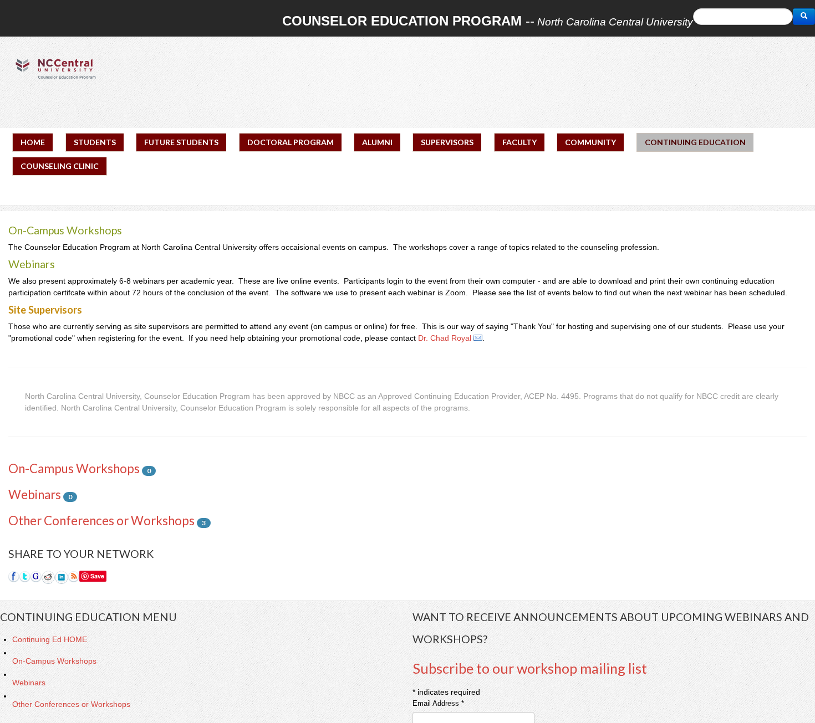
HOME (33, 142)
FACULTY (519, 142)
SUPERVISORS (447, 142)
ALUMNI (377, 142)
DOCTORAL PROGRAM (290, 142)
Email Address (438, 703)
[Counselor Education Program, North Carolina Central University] (55, 68)
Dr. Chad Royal (444, 338)
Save (97, 576)
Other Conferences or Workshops (101, 520)
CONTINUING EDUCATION (695, 142)
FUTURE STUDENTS (181, 142)
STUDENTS (95, 142)
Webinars (34, 494)
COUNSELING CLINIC (60, 166)
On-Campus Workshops (74, 468)
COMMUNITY (590, 142)
